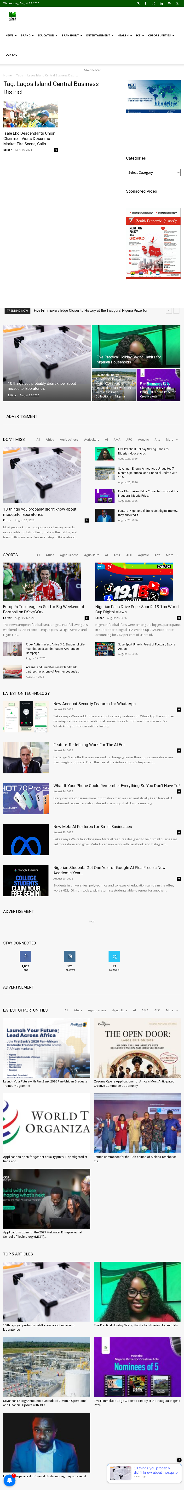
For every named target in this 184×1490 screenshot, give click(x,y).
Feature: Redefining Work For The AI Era (89, 744)
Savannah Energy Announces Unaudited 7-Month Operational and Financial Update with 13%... (147, 473)
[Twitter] (177, 3)
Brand (25, 35)
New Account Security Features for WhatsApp (94, 703)
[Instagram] (153, 3)
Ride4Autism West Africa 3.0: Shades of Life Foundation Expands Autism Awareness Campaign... (55, 649)
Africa (50, 439)
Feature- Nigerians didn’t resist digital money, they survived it (81, 310)
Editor (7, 149)
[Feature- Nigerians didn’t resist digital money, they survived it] (105, 515)
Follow (69, 952)
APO (129, 439)
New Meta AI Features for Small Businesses (92, 826)
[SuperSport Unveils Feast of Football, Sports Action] (105, 649)
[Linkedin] (161, 3)
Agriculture (91, 439)
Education (46, 35)
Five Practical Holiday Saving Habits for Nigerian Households (136, 1325)
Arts (157, 439)
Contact (12, 54)
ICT (138, 35)
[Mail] (169, 3)
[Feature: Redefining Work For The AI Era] (26, 757)
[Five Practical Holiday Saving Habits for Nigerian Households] (136, 357)
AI (106, 439)
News (9, 35)
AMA (117, 439)
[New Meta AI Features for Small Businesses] (26, 839)
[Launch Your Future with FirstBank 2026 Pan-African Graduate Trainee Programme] (46, 1048)
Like (25, 952)
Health (123, 35)
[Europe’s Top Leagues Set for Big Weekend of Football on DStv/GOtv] (46, 582)
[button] (138, 3)
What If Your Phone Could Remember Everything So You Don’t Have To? (116, 785)
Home (7, 75)
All (38, 439)
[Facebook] (145, 3)
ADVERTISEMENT (21, 416)
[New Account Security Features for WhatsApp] (26, 716)
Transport (70, 35)
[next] (176, 311)
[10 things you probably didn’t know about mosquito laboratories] (47, 354)
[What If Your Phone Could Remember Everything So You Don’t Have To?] (26, 798)
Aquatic (143, 439)
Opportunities (159, 35)
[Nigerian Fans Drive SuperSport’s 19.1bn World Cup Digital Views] (138, 582)
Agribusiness (69, 439)
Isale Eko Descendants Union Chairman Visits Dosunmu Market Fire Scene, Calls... (29, 138)
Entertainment (98, 35)
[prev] (169, 311)
